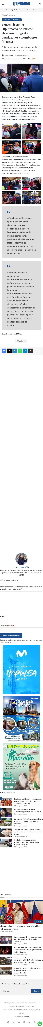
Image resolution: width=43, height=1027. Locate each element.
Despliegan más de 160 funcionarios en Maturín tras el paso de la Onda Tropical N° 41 (28, 939)
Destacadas (6, 20)
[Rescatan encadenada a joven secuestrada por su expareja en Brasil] (6, 812)
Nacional (21, 341)
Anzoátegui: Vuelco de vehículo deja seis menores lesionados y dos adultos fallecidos (28, 821)
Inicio (5, 15)
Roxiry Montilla (9, 55)
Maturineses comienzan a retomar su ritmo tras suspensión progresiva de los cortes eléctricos (28, 949)
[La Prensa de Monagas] (21, 4)
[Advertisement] (21, 454)
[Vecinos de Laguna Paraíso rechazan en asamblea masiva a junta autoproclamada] (6, 971)
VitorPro (27, 1017)
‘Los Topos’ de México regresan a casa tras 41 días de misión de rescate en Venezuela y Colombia (28, 801)
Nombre (3, 616)
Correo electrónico (7, 626)
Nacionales (11, 15)
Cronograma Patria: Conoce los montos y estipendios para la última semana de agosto (28, 832)
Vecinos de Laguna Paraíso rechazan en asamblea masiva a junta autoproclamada (28, 970)
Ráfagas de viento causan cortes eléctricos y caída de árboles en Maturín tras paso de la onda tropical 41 (28, 960)
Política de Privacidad (20, 1010)
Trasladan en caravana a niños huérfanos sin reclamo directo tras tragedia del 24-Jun (26, 842)
